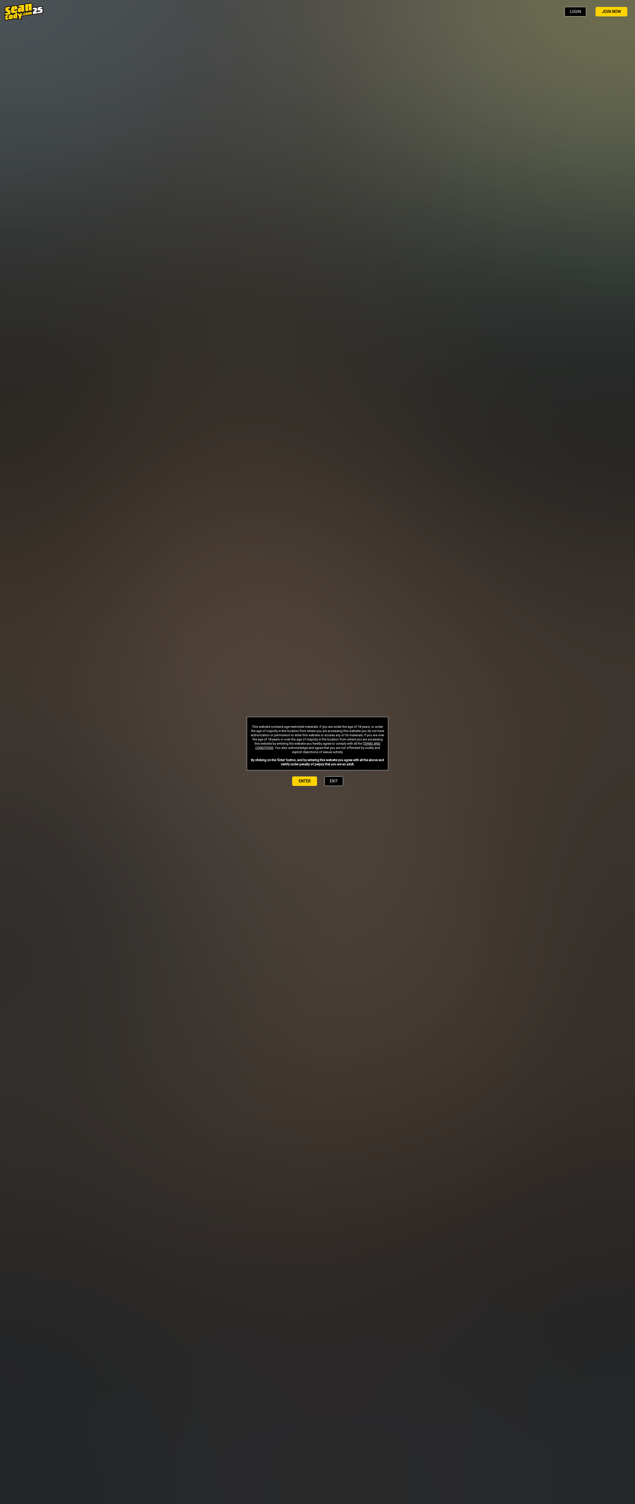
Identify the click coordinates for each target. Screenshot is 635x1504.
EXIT (334, 781)
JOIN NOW (611, 11)
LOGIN (575, 11)
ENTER (305, 781)
